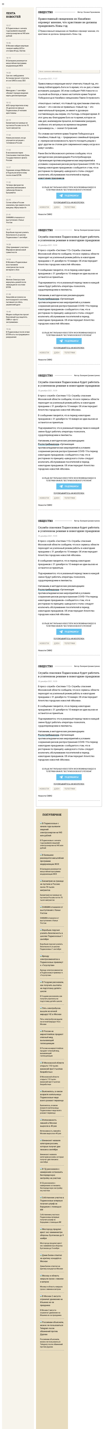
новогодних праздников (51, 178)
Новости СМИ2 (45, 214)
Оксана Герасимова (91, 12)
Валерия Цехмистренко (90, 230)
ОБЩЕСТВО (45, 12)
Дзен (56, 207)
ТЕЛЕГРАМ (69, 207)
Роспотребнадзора (48, 298)
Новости (44, 207)
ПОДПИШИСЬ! (72, 195)
